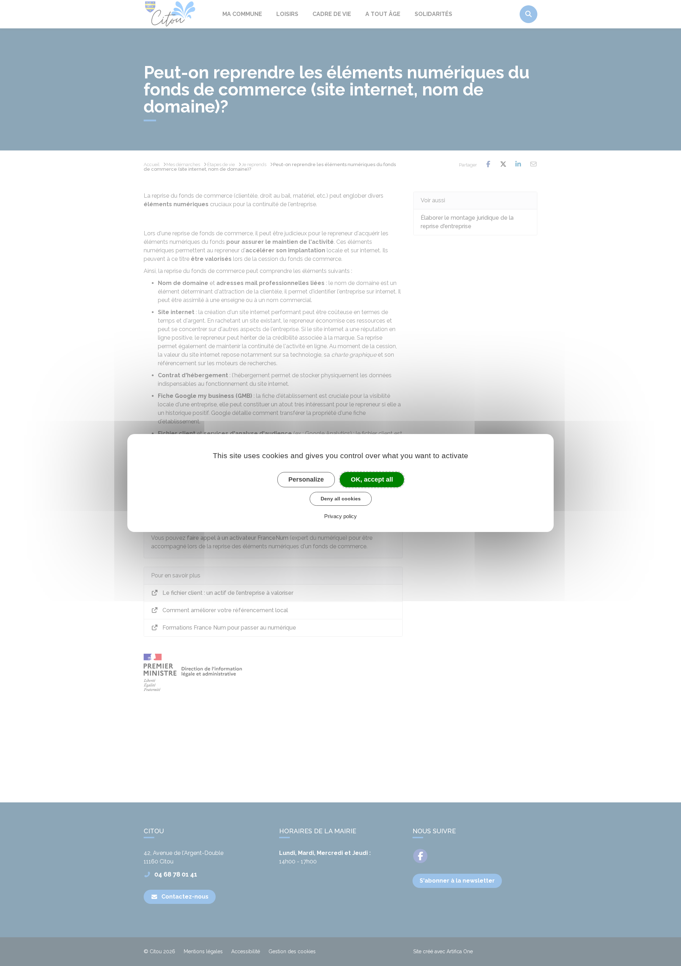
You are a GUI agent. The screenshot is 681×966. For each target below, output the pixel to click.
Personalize (306, 479)
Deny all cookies (341, 498)
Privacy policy (340, 516)
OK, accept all (372, 479)
